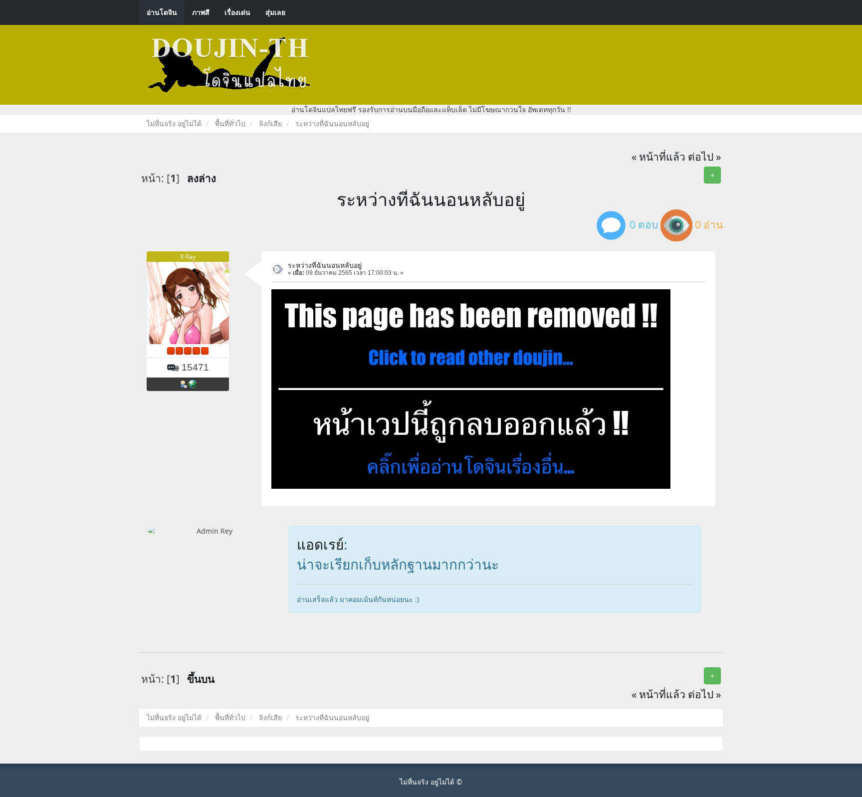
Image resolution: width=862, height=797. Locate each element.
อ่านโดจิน (162, 12)
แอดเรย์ (320, 544)
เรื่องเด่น (237, 12)
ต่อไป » (704, 157)
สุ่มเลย (275, 12)
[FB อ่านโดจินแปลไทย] (193, 384)
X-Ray (188, 256)
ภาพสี (201, 12)
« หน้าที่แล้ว (658, 157)
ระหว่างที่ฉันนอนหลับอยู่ (431, 199)
